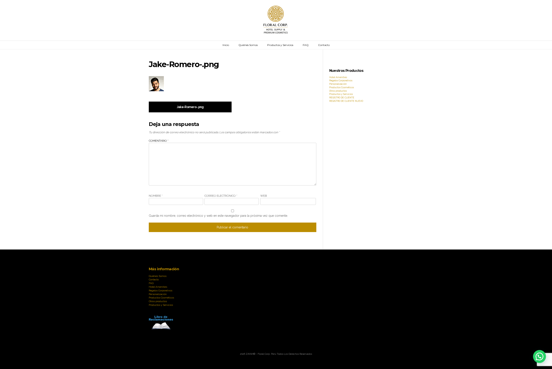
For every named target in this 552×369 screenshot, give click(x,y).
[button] (539, 356)
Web (263, 195)
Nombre (156, 195)
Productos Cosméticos (341, 87)
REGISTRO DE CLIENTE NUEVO (346, 101)
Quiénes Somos (248, 45)
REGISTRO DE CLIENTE (341, 97)
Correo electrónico (220, 195)
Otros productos (338, 91)
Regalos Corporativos (340, 80)
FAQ (306, 45)
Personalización (338, 84)
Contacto (324, 45)
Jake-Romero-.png (190, 107)
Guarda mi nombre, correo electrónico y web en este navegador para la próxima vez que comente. (218, 215)
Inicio (226, 45)
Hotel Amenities (338, 77)
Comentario (158, 140)
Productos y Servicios (280, 45)
